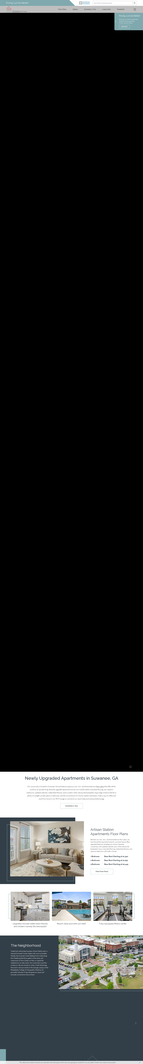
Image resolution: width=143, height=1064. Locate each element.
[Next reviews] (135, 1023)
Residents (120, 9)
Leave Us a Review (117, 1001)
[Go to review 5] (78, 1046)
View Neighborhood (23, 986)
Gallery (75, 9)
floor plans (100, 786)
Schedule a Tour (90, 9)
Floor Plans (62, 9)
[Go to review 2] (68, 1046)
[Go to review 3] (71, 1046)
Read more (71, 1031)
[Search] (134, 3)
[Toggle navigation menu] (135, 9)
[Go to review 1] (65, 1046)
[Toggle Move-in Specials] (115, 21)
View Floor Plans (102, 871)
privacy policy (112, 1062)
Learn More (124, 26)
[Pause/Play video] (130, 767)
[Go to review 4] (75, 1046)
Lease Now (106, 9)
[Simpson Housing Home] (84, 3)
